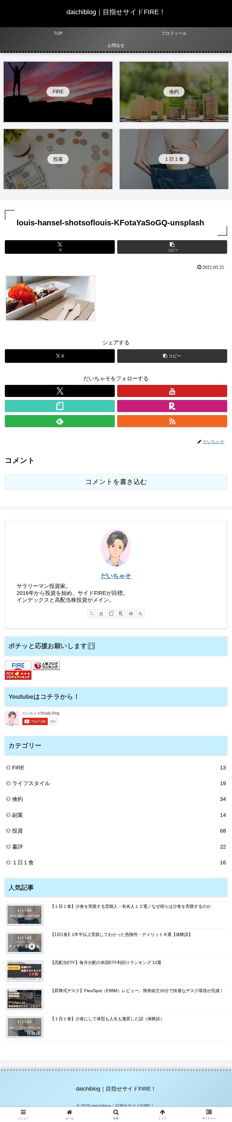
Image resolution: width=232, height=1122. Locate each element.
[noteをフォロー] (60, 406)
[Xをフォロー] (60, 391)
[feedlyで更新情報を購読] (60, 421)
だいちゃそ (116, 575)
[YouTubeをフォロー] (172, 391)
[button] (172, 247)
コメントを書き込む (116, 481)
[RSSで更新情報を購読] (172, 421)
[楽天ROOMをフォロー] (172, 406)
